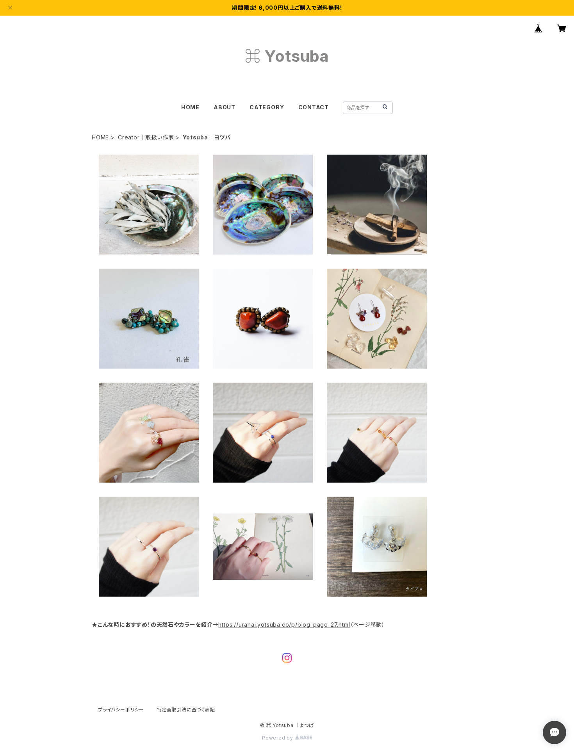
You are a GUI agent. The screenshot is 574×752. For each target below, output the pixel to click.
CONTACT (313, 107)
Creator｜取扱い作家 (146, 137)
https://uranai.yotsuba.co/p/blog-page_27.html (284, 624)
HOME (190, 107)
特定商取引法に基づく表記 (186, 710)
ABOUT (224, 107)
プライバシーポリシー (121, 710)
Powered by (278, 738)
